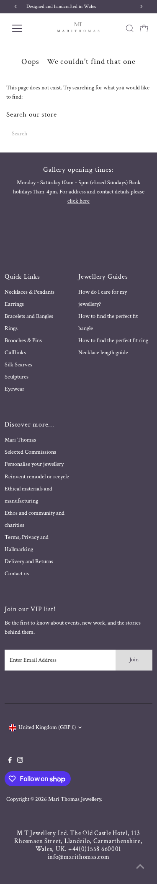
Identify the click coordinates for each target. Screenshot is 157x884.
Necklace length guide (103, 352)
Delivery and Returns (29, 561)
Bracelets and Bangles (29, 316)
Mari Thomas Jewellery (74, 799)
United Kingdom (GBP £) (47, 727)
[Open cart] (144, 28)
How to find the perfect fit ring (113, 340)
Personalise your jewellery (34, 464)
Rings (11, 328)
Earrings (14, 304)
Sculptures (16, 377)
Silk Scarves (18, 364)
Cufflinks (15, 352)
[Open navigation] (24, 28)
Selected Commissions (30, 452)
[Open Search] (130, 28)
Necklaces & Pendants (29, 292)
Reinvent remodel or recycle (37, 476)
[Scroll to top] (140, 867)
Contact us (17, 573)
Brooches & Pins (23, 340)
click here (78, 201)
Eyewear (14, 389)
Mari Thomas (20, 440)
